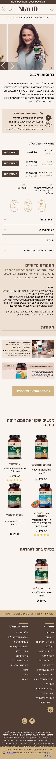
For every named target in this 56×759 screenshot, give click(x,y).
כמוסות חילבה (41, 588)
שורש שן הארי (14, 515)
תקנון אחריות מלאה (44, 688)
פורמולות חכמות (19, 665)
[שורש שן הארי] (14, 495)
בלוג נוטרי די (47, 693)
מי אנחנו (49, 637)
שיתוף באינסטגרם (24, 720)
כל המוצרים (22, 632)
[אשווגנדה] (14, 447)
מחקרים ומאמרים (45, 642)
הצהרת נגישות (47, 703)
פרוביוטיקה (22, 656)
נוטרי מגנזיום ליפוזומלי (41, 514)
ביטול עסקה (48, 665)
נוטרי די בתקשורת (45, 698)
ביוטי (25, 670)
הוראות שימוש (46, 230)
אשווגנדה (14, 464)
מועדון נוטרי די (46, 674)
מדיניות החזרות (46, 651)
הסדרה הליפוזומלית (18, 637)
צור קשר (49, 632)
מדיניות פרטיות (46, 660)
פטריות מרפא (21, 642)
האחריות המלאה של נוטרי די (39, 250)
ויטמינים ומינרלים (19, 660)
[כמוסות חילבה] (41, 571)
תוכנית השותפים (45, 670)
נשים (25, 674)
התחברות (3, 9)
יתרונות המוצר (46, 220)
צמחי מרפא (22, 651)
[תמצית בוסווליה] (41, 447)
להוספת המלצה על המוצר (33, 391)
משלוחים (49, 646)
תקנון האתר (48, 656)
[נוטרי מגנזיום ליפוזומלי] (41, 495)
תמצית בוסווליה (41, 465)
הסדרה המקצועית (19, 646)
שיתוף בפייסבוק (32, 720)
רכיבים (50, 240)
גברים (25, 679)
